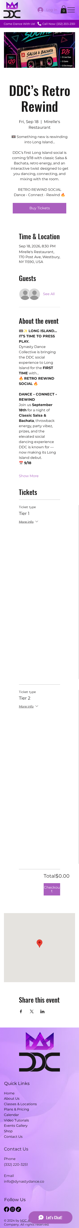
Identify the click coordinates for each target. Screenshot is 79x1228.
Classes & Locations (20, 1104)
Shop (8, 1131)
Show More (29, 476)
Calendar (11, 1115)
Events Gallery (15, 1125)
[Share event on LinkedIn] (42, 1011)
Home (9, 1093)
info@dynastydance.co (24, 1181)
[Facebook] (6, 1209)
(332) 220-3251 (16, 1164)
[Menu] (71, 10)
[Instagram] (12, 1209)
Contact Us (13, 1136)
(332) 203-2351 (65, 24)
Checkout (52, 889)
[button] (63, 9)
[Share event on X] (32, 1011)
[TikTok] (18, 1209)
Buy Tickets (39, 208)
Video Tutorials (16, 1120)
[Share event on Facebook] (21, 1011)
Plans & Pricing (16, 1109)
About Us (12, 1098)
